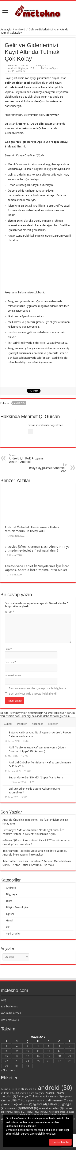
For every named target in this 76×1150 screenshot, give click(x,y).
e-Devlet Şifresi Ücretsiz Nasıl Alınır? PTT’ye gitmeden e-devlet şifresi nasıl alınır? (37, 548)
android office (10, 1093)
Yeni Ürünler (13, 933)
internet (29, 1108)
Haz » (12, 1070)
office (37, 1115)
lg (36, 1111)
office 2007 (52, 1115)
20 (59, 1055)
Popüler (22, 723)
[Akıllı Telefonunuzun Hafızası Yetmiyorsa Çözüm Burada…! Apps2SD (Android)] (5, 748)
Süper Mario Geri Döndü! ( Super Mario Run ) (36, 777)
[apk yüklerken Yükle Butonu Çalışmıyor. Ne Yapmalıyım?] (5, 789)
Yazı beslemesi (9, 1006)
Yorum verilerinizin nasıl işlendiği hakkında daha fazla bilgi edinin (37, 714)
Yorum (10, 611)
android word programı (34, 1093)
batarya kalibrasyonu (47, 1096)
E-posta (10, 662)
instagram (13, 1108)
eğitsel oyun (23, 1104)
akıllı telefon (29, 1089)
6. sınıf (6, 1089)
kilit (29, 1111)
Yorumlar (37, 723)
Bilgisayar (23, 68)
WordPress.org (10, 1019)
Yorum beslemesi (11, 1013)
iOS (32, 68)
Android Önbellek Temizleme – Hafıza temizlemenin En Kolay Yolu (32, 529)
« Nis (4, 1070)
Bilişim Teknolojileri (18, 907)
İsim (8, 649)
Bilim (9, 900)
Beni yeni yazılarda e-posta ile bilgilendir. (33, 693)
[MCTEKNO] (38, 11)
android (19, 403)
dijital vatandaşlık (37, 1100)
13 (59, 1050)
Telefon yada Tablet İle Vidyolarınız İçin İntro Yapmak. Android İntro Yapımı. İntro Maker (37, 568)
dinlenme (57, 1100)
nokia (25, 1115)
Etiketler (53, 723)
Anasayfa (6, 29)
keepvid (19, 1111)
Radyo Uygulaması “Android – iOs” (48, 468)
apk (52, 1092)
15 (6, 1055)
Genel (9, 920)
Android (20, 29)
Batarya (24, 1096)
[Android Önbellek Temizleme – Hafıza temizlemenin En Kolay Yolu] (5, 763)
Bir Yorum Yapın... (50, 68)
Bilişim (17, 1100)
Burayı (31, 141)
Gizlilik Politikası (46, 1133)
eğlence (40, 1104)
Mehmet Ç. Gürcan (18, 65)
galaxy (54, 1104)
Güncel (8, 723)
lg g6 (44, 1111)
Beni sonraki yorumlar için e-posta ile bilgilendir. (38, 688)
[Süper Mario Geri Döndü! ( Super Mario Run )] (5, 778)
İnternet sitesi (13, 675)
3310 (16, 1089)
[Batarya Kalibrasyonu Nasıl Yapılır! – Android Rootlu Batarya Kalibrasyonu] (5, 733)
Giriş (4, 999)
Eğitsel (10, 914)
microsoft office (59, 1111)
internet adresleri (51, 1108)
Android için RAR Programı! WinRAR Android (26, 458)
